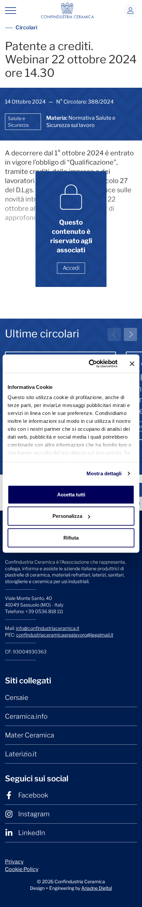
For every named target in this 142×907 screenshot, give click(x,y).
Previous (114, 334)
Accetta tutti (71, 494)
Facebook (33, 795)
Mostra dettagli (104, 473)
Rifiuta (71, 537)
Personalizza (67, 516)
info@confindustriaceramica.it (47, 628)
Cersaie (16, 698)
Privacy (14, 862)
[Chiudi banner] (132, 363)
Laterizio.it (21, 754)
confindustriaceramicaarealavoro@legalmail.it (64, 635)
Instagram (34, 814)
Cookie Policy (21, 869)
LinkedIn (31, 833)
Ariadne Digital (96, 888)
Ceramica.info (26, 716)
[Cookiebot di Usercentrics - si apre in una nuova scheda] (89, 364)
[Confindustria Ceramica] (67, 10)
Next (130, 334)
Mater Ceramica (29, 735)
